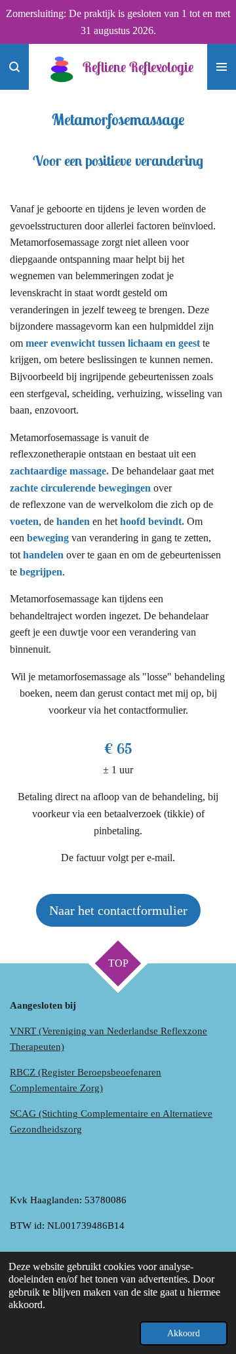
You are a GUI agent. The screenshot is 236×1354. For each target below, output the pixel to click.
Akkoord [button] (183, 1333)
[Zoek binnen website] (14, 67)
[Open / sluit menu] (221, 67)
